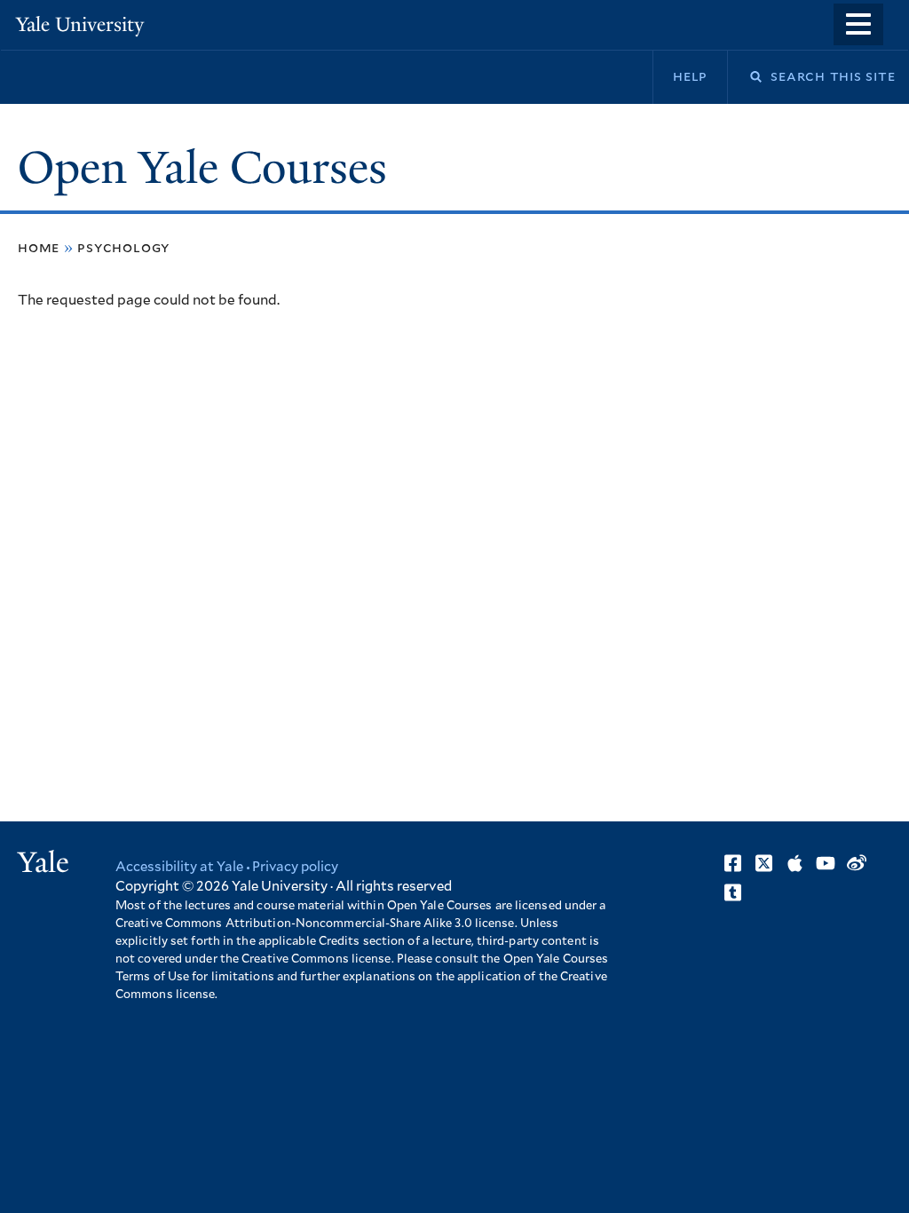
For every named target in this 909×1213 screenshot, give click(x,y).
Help (690, 76)
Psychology (123, 248)
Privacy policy (295, 867)
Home (38, 248)
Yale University (80, 24)
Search (745, 77)
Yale (43, 862)
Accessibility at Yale (179, 867)
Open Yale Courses (202, 168)
